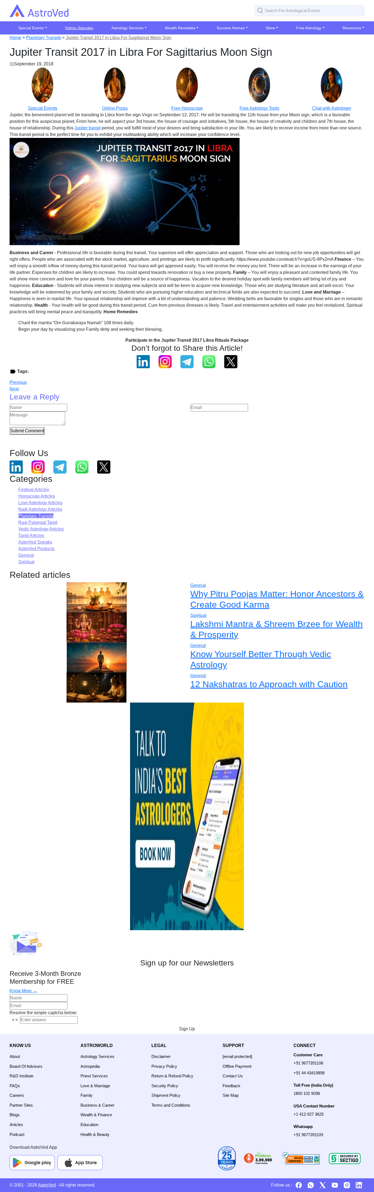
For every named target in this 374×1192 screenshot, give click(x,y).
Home (15, 37)
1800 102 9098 (307, 1093)
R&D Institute (21, 1076)
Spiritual (26, 561)
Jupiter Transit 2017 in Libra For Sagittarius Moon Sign (118, 37)
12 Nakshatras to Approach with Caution (269, 684)
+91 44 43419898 (309, 1073)
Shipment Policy (165, 1095)
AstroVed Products (36, 548)
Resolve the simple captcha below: (43, 1012)
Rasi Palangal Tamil (37, 522)
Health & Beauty (95, 1134)
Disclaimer (161, 1056)
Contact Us (233, 1076)
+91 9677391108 (308, 1063)
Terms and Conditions (170, 1105)
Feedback (231, 1085)
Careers (17, 1095)
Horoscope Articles (36, 496)
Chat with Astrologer (331, 108)
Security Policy (164, 1085)
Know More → (23, 990)
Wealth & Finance (96, 1114)
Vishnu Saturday (79, 28)
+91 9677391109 (308, 1134)
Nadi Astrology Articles (40, 509)
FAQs (15, 1085)
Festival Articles (33, 489)
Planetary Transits (43, 37)
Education (89, 1124)
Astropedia (90, 1066)
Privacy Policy (164, 1066)
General (26, 555)
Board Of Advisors (26, 1066)
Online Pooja (115, 108)
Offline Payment (237, 1066)
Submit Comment (27, 430)
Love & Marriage (95, 1085)
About (15, 1056)
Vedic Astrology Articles (41, 529)
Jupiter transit (87, 128)
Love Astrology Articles (40, 502)
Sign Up (187, 1028)
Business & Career (97, 1105)
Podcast (17, 1134)
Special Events (42, 108)
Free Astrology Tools (259, 108)
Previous (18, 382)
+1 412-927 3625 (309, 1114)
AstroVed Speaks (35, 542)
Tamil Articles (31, 535)
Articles (16, 1124)
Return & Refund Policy (172, 1076)
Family (86, 1095)
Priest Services (94, 1076)
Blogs (15, 1114)
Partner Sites (21, 1105)
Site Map (230, 1095)
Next (14, 389)
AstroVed (47, 1185)
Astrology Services (97, 1056)
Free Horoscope (187, 108)
